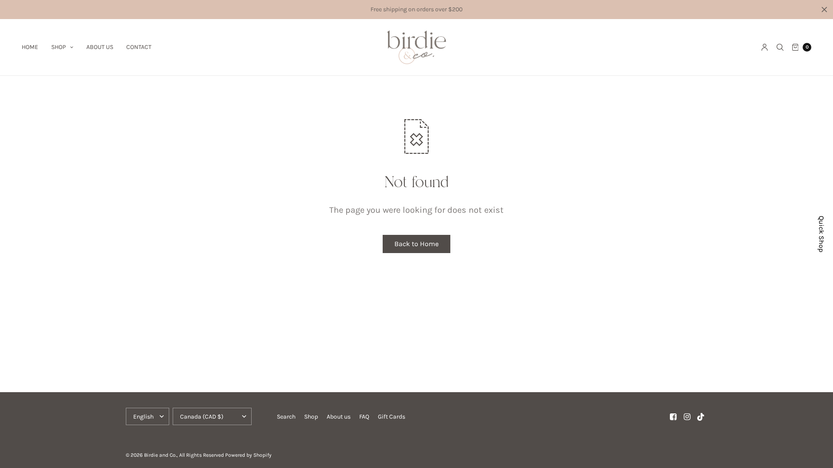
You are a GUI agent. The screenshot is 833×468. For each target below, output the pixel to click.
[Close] (824, 9)
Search (286, 416)
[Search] (780, 47)
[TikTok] (701, 417)
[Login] (764, 47)
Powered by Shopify (248, 455)
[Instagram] (687, 417)
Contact (138, 47)
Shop (58, 47)
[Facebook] (673, 417)
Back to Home (416, 244)
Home (30, 47)
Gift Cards (391, 416)
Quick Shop (821, 234)
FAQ (364, 416)
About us (99, 47)
